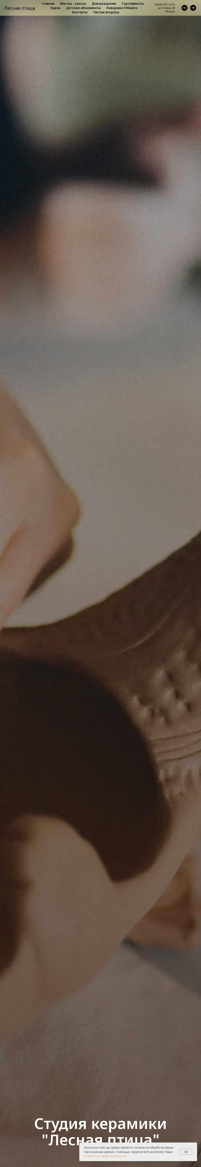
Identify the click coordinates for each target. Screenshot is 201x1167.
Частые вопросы (106, 12)
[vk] (184, 8)
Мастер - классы (73, 3)
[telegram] (193, 8)
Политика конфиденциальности (105, 1156)
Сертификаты (133, 3)
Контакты (79, 12)
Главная (48, 3)
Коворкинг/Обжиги (122, 8)
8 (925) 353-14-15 (165, 4)
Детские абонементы (83, 8)
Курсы (55, 8)
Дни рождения (104, 3)
